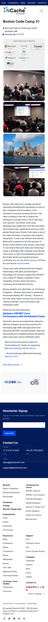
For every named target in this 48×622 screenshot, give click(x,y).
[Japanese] (39, 587)
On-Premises (8, 530)
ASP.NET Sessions (33, 491)
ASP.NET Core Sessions (35, 495)
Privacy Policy (20, 604)
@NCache (33, 342)
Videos (5, 547)
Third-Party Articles (10, 576)
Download (31, 3)
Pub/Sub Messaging (34, 499)
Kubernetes (7, 526)
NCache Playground (12, 509)
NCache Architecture (11, 493)
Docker (5, 522)
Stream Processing (33, 515)
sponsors (33, 260)
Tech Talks (7, 568)
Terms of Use (8, 604)
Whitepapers (8, 559)
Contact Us (42, 3)
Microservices (31, 519)
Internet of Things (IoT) (35, 507)
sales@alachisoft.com (13, 462)
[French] (32, 587)
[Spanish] (27, 590)
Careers (29, 577)
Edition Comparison (10, 489)
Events (28, 573)
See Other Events (11, 365)
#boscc (32, 348)
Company (30, 557)
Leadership (30, 561)
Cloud (5, 518)
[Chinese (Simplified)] (29, 587)
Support (29, 536)
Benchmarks (8, 497)
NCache (6, 485)
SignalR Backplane (33, 503)
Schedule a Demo (33, 543)
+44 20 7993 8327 (34, 450)
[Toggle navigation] (41, 10)
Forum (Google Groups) (35, 551)
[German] (34, 587)
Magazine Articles (10, 572)
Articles (6, 564)
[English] (27, 587)
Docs (4, 3)
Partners (29, 565)
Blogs (23, 3)
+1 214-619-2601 (11, 450)
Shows (5, 555)
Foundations (8, 543)
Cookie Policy (32, 604)
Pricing (6, 506)
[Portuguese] (43, 587)
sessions (21, 263)
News (28, 569)
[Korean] (41, 587)
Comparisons (13, 3)
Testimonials (8, 587)
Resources (8, 536)
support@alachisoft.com (15, 468)
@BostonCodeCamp (13, 348)
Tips (27, 547)
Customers (7, 591)
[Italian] (36, 587)
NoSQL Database (32, 511)
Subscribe (9, 433)
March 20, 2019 (11, 356)
